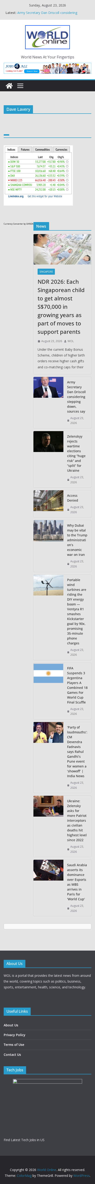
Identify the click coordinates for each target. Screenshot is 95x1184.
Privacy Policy (14, 1035)
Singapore (46, 271)
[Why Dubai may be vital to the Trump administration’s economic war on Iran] (48, 546)
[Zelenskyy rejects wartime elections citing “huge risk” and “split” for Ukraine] (48, 459)
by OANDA (28, 223)
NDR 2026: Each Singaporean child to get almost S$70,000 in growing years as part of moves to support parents (61, 306)
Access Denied (72, 498)
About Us (11, 1025)
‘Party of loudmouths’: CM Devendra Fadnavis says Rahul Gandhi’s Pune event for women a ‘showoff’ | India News (77, 751)
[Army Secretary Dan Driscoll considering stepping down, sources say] (48, 402)
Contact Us (12, 1054)
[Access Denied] (48, 503)
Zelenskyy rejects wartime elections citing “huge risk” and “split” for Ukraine (76, 453)
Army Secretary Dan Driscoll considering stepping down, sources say (47, 14)
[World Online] (9, 85)
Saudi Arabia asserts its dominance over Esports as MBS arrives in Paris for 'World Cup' (77, 882)
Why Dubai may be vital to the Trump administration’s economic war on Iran (77, 540)
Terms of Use (14, 1044)
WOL (71, 341)
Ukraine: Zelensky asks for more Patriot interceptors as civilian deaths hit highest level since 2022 (77, 820)
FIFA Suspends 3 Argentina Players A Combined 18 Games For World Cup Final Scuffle (77, 685)
